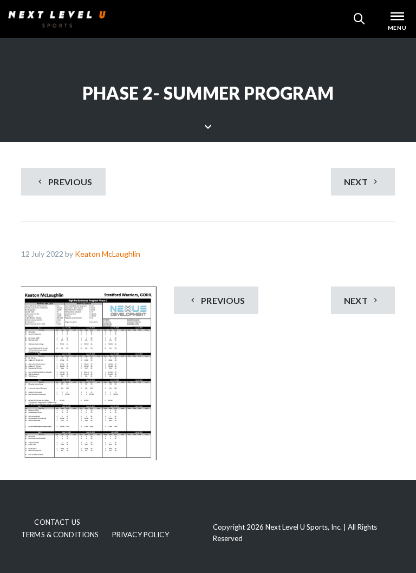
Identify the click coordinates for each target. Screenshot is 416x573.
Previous (70, 182)
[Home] (57, 19)
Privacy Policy (140, 534)
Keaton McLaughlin (107, 253)
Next (357, 182)
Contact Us (57, 522)
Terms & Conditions (60, 534)
